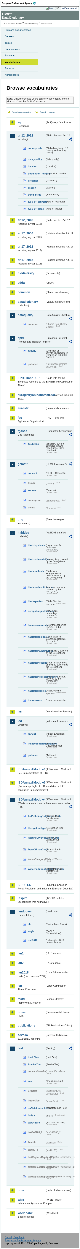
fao (20, 417)
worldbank (25, 1213)
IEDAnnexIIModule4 (31, 799)
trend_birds (34, 194)
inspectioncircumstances (36, 743)
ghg (20, 519)
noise (21, 1012)
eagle (31, 931)
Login (51, 8)
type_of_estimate (36, 201)
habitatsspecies (36, 690)
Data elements (12, 49)
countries (33, 443)
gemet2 (23, 464)
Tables (8, 42)
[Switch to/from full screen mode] (58, 8)
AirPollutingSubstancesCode (36, 816)
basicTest (33, 1057)
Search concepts (47, 112)
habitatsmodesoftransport (36, 676)
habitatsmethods (36, 662)
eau (30, 1081)
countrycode (35, 148)
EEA (20, 3)
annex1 (32, 734)
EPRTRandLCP (29, 378)
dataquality (25, 315)
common (24, 292)
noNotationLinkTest (36, 1108)
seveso (23, 1035)
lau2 (21, 963)
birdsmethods (36, 571)
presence (33, 180)
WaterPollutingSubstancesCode (36, 869)
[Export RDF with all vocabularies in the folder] (70, 139)
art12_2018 (25, 220)
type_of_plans (36, 209)
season (32, 187)
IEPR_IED (24, 884)
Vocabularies (12, 62)
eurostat (23, 408)
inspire (22, 898)
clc (29, 924)
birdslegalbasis (36, 545)
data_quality (35, 159)
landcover (25, 911)
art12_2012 (25, 135)
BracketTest (34, 1064)
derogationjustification (36, 611)
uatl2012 (32, 940)
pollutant (33, 755)
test (20, 1048)
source (32, 490)
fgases (22, 431)
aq (19, 122)
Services (9, 68)
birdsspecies (35, 601)
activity (32, 350)
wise (21, 1199)
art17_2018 (25, 259)
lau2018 (23, 972)
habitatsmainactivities (36, 650)
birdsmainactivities (36, 559)
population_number (36, 173)
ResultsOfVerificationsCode (36, 837)
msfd (21, 999)
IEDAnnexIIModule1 (31, 769)
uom (21, 1190)
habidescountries (36, 625)
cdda (21, 282)
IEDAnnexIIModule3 (31, 782)
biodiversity (26, 273)
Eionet (19, 23)
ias (20, 711)
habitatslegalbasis (36, 636)
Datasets (10, 36)
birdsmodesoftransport (36, 587)
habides (23, 532)
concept (32, 473)
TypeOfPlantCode (36, 849)
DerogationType (36, 828)
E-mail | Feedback (14, 1237)
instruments (35, 700)
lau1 (21, 953)
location (32, 166)
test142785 (34, 1122)
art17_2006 (25, 233)
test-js (31, 1115)
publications (26, 1025)
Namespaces (12, 74)
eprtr (21, 338)
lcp (20, 985)
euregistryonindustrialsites (31, 395)
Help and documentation (18, 30)
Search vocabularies (21, 112)
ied (20, 721)
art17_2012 (25, 246)
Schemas (10, 55)
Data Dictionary (32, 23)
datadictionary (28, 301)
